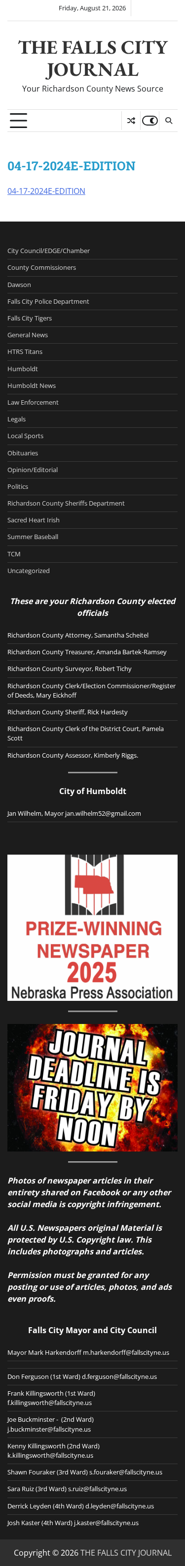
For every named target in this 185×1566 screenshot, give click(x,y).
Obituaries (22, 452)
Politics (17, 486)
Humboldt (22, 368)
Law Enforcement (33, 402)
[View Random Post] (131, 120)
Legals (16, 419)
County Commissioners (41, 267)
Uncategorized (28, 570)
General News (27, 334)
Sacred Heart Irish (33, 519)
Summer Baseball (32, 536)
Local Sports (25, 435)
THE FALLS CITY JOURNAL (93, 58)
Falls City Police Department (48, 301)
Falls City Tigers (29, 318)
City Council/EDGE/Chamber (48, 250)
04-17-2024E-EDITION (46, 191)
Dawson (19, 284)
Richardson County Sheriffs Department (66, 503)
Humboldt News (31, 385)
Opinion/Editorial (32, 469)
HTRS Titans (24, 351)
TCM (14, 553)
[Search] (168, 120)
